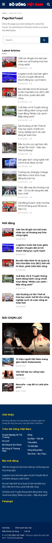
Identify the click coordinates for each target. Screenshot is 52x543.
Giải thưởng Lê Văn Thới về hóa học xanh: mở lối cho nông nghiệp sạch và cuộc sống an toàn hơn (32, 298)
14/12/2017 (21, 378)
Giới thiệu (6, 528)
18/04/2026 (23, 120)
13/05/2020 (21, 366)
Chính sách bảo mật (23, 528)
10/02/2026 (23, 197)
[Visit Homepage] (26, 4)
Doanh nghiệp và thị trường (12, 436)
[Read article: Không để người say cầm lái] (26, 340)
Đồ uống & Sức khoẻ (12, 445)
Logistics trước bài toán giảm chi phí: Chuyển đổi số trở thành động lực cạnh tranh (33, 76)
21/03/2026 (23, 166)
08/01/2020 (10, 352)
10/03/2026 (23, 182)
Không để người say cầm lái (19, 347)
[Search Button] (48, 4)
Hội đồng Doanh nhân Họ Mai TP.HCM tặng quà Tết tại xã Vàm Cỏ (33, 205)
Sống (29, 435)
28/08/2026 (23, 68)
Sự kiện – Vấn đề (35, 438)
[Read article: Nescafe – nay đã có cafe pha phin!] (8, 387)
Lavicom (19, 538)
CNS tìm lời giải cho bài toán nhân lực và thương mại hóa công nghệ (32, 61)
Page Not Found (15, 13)
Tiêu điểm (32, 442)
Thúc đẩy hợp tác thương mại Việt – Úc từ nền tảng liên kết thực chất (33, 190)
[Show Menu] (3, 4)
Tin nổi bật (32, 446)
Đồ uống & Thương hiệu (11, 449)
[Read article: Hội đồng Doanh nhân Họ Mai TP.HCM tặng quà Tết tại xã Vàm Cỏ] (9, 206)
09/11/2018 (21, 391)
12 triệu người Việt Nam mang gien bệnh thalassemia (32, 360)
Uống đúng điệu (34, 450)
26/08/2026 (23, 83)
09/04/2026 (23, 154)
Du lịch (5, 441)
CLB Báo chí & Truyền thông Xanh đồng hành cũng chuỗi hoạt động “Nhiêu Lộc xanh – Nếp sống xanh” (32, 280)
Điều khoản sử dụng (10, 531)
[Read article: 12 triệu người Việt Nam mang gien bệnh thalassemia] (8, 362)
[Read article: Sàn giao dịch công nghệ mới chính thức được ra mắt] (9, 163)
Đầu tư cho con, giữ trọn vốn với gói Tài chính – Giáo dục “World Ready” (33, 147)
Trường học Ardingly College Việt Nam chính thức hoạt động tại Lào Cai (33, 175)
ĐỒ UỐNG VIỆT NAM (16, 535)
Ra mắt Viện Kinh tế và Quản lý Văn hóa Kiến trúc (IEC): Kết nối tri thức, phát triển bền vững (33, 263)
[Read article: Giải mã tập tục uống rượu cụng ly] (8, 374)
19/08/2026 (23, 102)
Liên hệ (27, 531)
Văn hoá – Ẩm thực (36, 454)
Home (4, 13)
